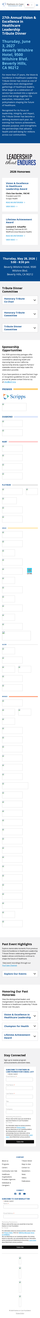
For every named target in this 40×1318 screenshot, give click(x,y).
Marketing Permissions (13, 1117)
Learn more (32, 1240)
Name (6, 1203)
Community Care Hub (9, 1171)
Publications (26, 1181)
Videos (24, 1178)
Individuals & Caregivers (6, 1184)
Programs (5, 1164)
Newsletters (26, 1171)
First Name (10, 1085)
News (24, 1174)
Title (7, 1101)
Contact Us (26, 1168)
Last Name (10, 1094)
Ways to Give (26, 1164)
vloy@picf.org (10, 382)
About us (5, 1161)
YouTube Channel (9, 965)
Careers (4, 1168)
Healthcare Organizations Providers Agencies (8, 1176)
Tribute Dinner (27, 1161)
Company (9, 1109)
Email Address (11, 1076)
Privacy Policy (21, 1127)
